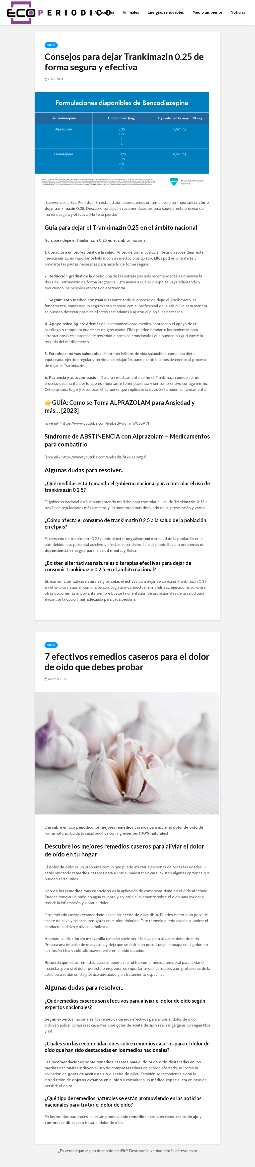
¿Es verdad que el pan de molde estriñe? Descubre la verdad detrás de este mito (127, 1150)
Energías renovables (166, 12)
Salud (51, 45)
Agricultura (104, 12)
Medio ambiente (207, 12)
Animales (131, 12)
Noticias (238, 12)
